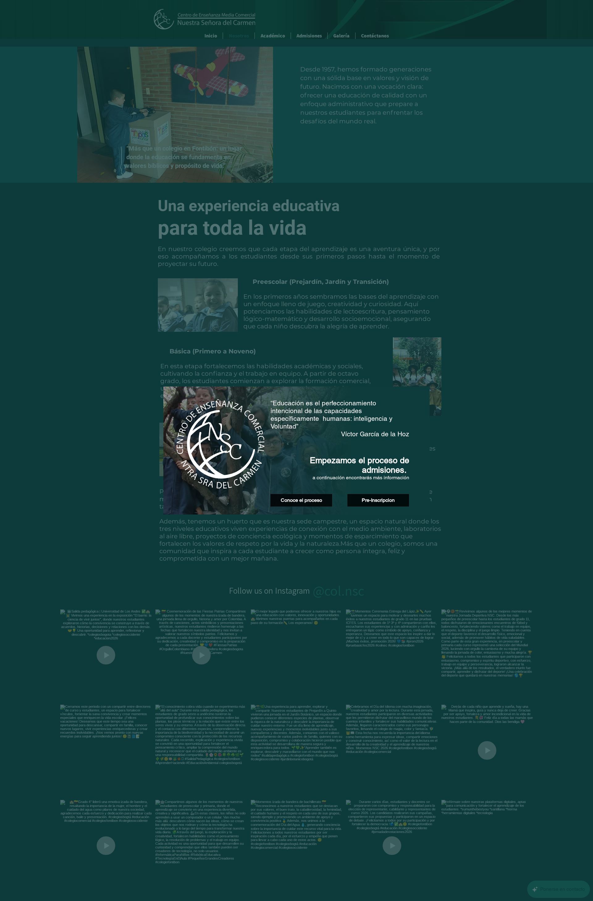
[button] (420, 391)
